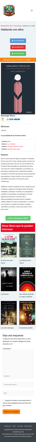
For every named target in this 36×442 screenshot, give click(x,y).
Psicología (17, 26)
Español (10, 149)
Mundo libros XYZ (7, 26)
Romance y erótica (18, 146)
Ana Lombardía (11, 144)
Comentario (7, 349)
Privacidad (20, 426)
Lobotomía (5, 294)
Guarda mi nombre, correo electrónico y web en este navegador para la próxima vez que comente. (17, 403)
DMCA (14, 426)
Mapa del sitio (28, 426)
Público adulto (16, 149)
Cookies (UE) (7, 426)
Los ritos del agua (7, 328)
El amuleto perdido (26, 328)
